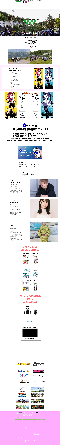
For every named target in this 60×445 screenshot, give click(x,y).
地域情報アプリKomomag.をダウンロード (29, 164)
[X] (23, 2)
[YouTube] (26, 2)
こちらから (31, 47)
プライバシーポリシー (36, 433)
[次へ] (56, 118)
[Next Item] (50, 56)
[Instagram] (28, 2)
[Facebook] (25, 2)
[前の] (3, 118)
